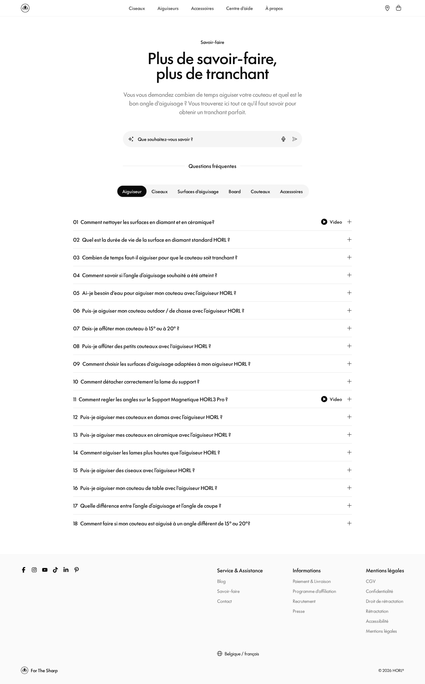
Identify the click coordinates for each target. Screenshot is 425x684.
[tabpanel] (212, 372)
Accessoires (202, 8)
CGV (371, 581)
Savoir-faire (228, 591)
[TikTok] (55, 570)
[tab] (132, 191)
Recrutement (304, 601)
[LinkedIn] (66, 570)
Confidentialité (379, 591)
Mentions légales (381, 630)
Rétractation (377, 610)
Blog (221, 581)
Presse (299, 610)
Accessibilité (377, 620)
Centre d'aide (239, 8)
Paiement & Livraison (312, 581)
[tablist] (212, 191)
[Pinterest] (76, 570)
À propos (274, 8)
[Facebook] (23, 570)
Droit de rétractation (384, 601)
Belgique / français (242, 653)
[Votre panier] (398, 8)
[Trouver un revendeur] (387, 8)
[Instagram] (34, 570)
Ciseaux (137, 8)
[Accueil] (25, 8)
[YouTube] (45, 570)
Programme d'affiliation (314, 591)
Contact (224, 601)
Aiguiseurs (168, 8)
